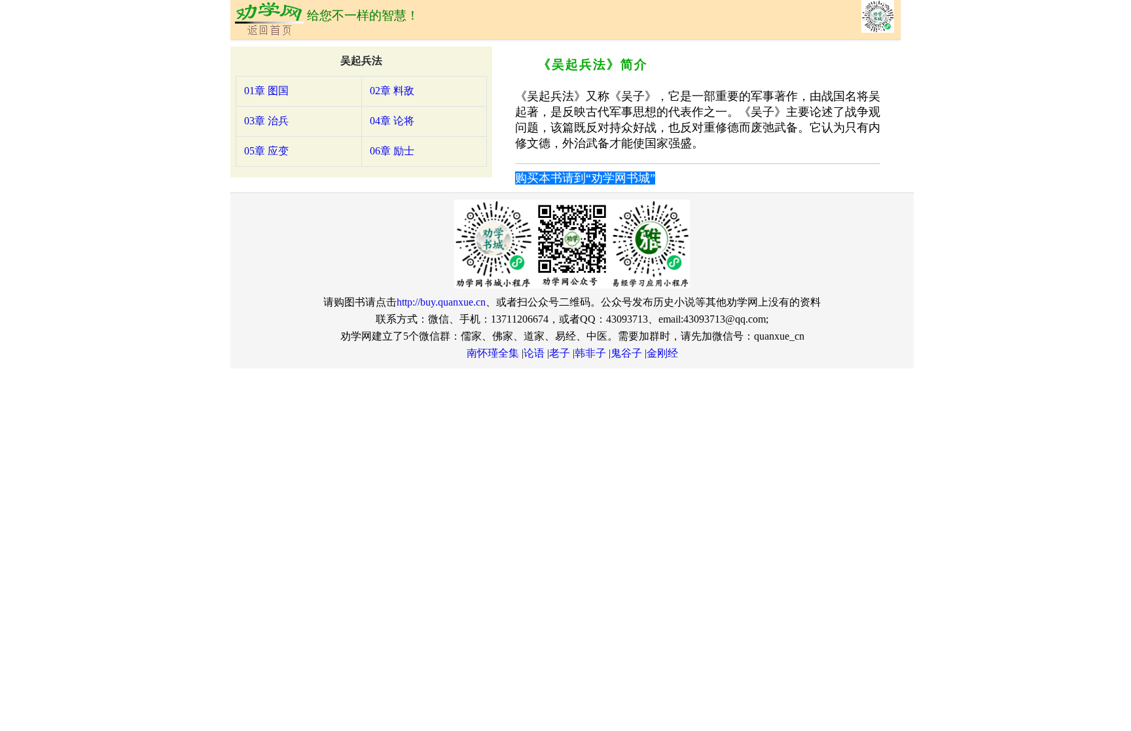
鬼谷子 (626, 353)
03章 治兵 (266, 120)
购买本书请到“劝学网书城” (585, 178)
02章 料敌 (392, 90)
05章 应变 (266, 150)
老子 (559, 353)
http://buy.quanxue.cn (441, 302)
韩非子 (590, 353)
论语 (534, 353)
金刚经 (662, 353)
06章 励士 (392, 150)
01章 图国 (266, 90)
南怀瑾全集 (493, 353)
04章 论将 (392, 120)
